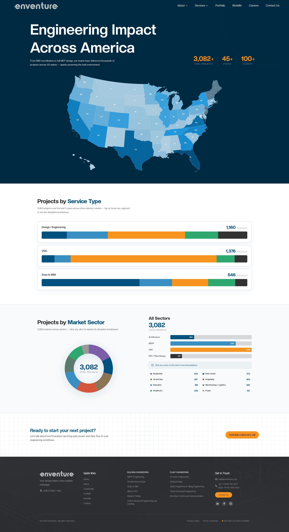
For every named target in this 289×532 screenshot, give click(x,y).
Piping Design (176, 481)
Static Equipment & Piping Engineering (187, 486)
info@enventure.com (228, 479)
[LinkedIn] (217, 503)
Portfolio (220, 5)
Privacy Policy (193, 521)
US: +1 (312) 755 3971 (228, 484)
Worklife (237, 5)
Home (86, 479)
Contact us (223, 495)
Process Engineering (179, 477)
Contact (87, 503)
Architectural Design (136, 481)
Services (200, 5)
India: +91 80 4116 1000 (229, 487)
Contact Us (272, 5)
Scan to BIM (132, 486)
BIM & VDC (132, 491)
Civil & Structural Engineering (183, 491)
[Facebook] (224, 503)
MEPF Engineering (135, 477)
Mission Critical (134, 496)
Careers (254, 5)
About (181, 5)
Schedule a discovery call (242, 434)
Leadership (89, 489)
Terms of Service (210, 521)
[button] (99, 353)
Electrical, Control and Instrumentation (187, 496)
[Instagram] (230, 503)
